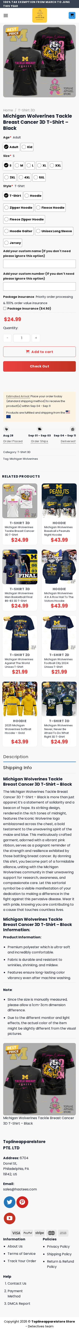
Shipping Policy (59, 1254)
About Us (15, 1246)
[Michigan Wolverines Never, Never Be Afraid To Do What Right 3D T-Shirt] (59, 699)
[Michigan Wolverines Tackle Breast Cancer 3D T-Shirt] (19, 500)
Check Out (39, 366)
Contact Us (17, 1283)
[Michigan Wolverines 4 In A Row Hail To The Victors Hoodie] (59, 566)
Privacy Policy (58, 1246)
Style (8, 186)
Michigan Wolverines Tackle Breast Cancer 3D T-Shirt (19, 531)
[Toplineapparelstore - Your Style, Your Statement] (39, 15)
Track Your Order (22, 1261)
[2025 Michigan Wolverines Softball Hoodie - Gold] (19, 699)
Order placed (13, 441)
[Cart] (72, 15)
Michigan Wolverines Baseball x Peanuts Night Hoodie (58, 531)
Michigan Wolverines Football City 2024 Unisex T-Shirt (58, 663)
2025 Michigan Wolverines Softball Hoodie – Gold (18, 729)
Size (7, 156)
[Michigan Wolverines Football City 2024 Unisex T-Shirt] (59, 633)
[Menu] (5, 15)
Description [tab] (15, 757)
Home (8, 110)
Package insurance (18, 297)
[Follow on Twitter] (9, 1202)
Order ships (39, 441)
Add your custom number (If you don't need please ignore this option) (38, 276)
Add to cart (42, 351)
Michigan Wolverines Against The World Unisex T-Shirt (19, 663)
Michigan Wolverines (24, 459)
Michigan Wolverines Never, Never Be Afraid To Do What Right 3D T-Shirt (58, 731)
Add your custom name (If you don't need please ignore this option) (37, 253)
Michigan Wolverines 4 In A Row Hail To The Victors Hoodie (59, 597)
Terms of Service (22, 1253)
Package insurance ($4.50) (29, 308)
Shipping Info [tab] (17, 768)
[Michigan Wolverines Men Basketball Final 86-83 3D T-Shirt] (19, 566)
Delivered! (68, 441)
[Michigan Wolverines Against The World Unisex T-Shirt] (19, 633)
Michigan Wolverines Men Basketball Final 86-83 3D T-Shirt (19, 597)
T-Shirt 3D (26, 110)
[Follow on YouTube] (9, 1218)
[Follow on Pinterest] (22, 1202)
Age (7, 137)
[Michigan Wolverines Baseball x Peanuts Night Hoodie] (59, 500)
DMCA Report (19, 1303)
